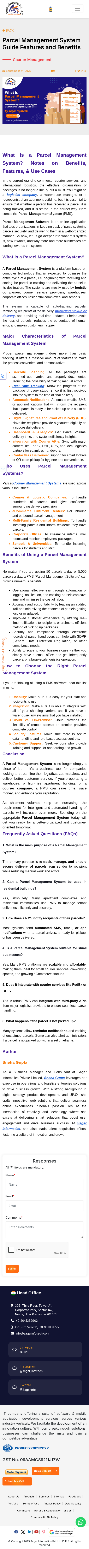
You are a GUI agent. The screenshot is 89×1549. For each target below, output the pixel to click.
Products (29, 1496)
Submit (12, 1268)
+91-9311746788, (26, 1327)
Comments (14, 1217)
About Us (13, 1496)
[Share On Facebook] (76, 71)
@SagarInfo (28, 1389)
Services (44, 1496)
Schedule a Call (14, 1481)
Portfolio (13, 1503)
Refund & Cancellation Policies (53, 1510)
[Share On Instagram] (81, 71)
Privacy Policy (52, 1503)
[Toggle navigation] (77, 9)
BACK (9, 30)
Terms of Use (31, 1503)
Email (10, 1196)
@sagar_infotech (31, 1371)
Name (10, 1175)
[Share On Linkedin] (85, 71)
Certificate (23, 1510)
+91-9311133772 (48, 1327)
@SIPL (24, 1352)
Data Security (73, 1503)
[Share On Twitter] (78, 71)
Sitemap (59, 1496)
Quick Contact (43, 1470)
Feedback (75, 1496)
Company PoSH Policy (44, 1517)
